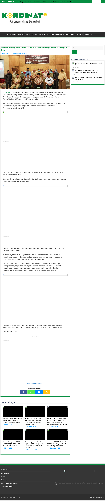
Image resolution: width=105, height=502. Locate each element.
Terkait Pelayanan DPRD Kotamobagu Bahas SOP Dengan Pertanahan (11, 444)
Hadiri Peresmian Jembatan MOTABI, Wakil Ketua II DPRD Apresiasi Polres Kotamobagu (34, 421)
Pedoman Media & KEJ (67, 2)
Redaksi (30, 2)
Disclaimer (37, 2)
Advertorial (16, 53)
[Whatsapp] (31, 392)
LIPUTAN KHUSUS (30, 34)
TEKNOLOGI (70, 34)
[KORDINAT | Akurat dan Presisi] (24, 17)
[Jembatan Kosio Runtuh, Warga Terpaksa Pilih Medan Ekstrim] (73, 78)
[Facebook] (23, 392)
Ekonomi (24, 53)
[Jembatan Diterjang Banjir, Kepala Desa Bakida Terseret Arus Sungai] (73, 63)
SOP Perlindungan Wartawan (50, 2)
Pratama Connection (98, 497)
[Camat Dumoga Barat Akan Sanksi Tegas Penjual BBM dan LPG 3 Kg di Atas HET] (73, 70)
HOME (3, 34)
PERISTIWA (42, 34)
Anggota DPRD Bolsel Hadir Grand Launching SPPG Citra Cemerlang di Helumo (57, 444)
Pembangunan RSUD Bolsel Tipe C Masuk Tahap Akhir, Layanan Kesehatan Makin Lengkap (34, 444)
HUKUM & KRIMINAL (56, 34)
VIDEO (79, 34)
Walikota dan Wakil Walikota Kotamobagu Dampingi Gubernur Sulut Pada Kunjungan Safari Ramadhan (57, 421)
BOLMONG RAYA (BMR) (14, 34)
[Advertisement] (35, 157)
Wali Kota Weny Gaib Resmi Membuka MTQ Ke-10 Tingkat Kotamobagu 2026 (12, 420)
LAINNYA (87, 34)
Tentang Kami (22, 2)
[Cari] (102, 1)
